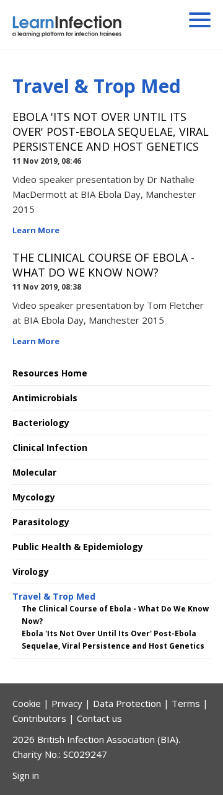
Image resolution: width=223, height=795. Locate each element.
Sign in (25, 775)
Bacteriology (40, 423)
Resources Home (49, 373)
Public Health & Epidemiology (77, 547)
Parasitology (40, 522)
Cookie (26, 703)
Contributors (39, 718)
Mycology (33, 497)
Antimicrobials (44, 398)
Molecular (34, 472)
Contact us (99, 718)
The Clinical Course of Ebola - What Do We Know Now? (103, 265)
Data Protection (127, 703)
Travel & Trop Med (53, 596)
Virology (30, 571)
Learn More (35, 230)
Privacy (66, 703)
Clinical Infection (49, 447)
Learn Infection (94, 26)
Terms (186, 703)
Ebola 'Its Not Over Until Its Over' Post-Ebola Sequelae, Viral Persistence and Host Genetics (110, 131)
